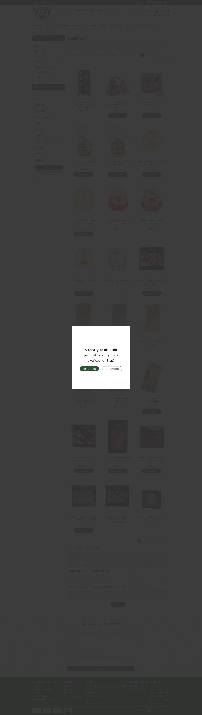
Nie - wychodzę (112, 369)
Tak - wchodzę (89, 369)
